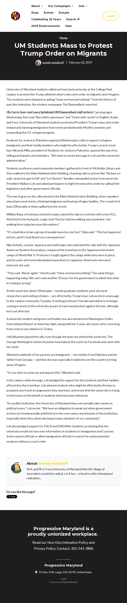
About (36, 6)
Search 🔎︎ (73, 19)
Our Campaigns (59, 6)
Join (82, 6)
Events (48, 12)
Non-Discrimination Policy (67, 542)
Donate (64, 12)
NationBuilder (71, 582)
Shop (35, 12)
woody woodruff (53, 62)
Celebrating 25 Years (46, 19)
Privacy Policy (44, 548)
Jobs (68, 26)
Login (111, 16)
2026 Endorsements (45, 26)
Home (63, 38)
